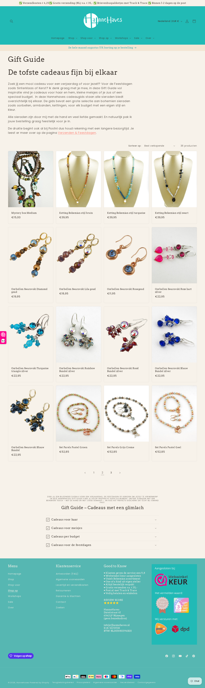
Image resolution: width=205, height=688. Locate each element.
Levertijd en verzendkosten (72, 584)
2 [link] (102, 473)
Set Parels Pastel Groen (73, 447)
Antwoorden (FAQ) (67, 573)
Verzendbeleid (127, 682)
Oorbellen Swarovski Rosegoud (125, 289)
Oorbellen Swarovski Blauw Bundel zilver (171, 370)
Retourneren (63, 590)
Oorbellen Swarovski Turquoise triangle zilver (30, 370)
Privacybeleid (83, 682)
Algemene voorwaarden (70, 579)
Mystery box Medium (24, 213)
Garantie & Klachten (68, 596)
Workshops (14, 596)
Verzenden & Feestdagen (77, 133)
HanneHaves (22, 682)
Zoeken (60, 607)
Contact (61, 601)
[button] (11, 21)
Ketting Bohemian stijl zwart (171, 213)
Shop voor (14, 584)
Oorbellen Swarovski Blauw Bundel (27, 449)
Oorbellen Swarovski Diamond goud (29, 290)
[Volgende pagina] (119, 472)
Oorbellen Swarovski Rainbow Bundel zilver (77, 370)
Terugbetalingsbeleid (63, 682)
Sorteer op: (134, 145)
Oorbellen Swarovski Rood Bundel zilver (123, 370)
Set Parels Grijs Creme (120, 447)
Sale (10, 601)
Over (11, 607)
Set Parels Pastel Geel (168, 447)
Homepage (14, 573)
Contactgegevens (147, 682)
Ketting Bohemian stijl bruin (76, 213)
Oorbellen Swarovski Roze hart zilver (173, 290)
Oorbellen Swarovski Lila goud (77, 289)
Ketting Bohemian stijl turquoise (126, 213)
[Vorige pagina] (85, 472)
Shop (11, 579)
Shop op (13, 590)
